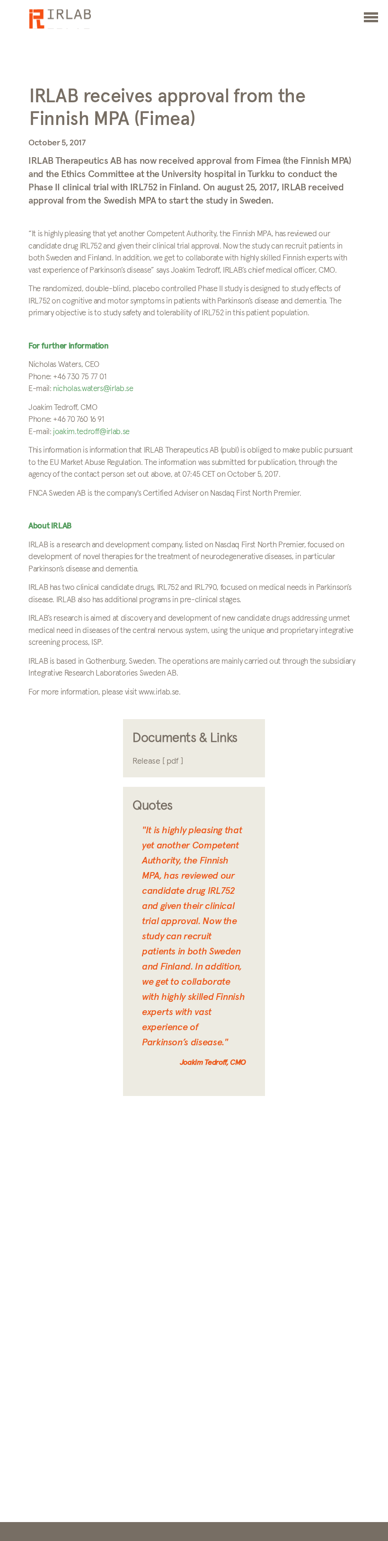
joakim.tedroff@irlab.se (91, 432)
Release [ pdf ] (157, 761)
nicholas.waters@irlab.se (93, 389)
